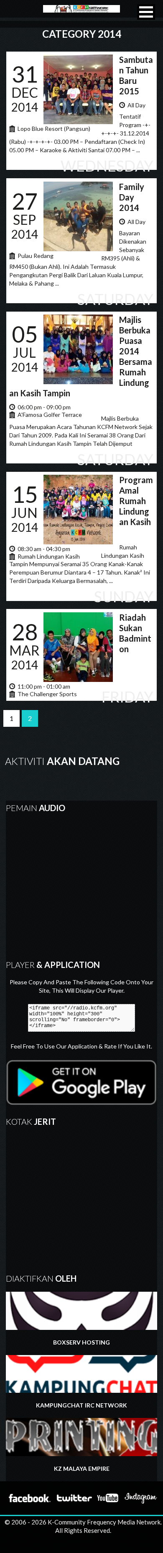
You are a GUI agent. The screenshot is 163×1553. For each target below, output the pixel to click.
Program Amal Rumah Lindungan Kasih (136, 501)
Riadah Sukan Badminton (135, 633)
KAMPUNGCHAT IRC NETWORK (81, 1405)
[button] (146, 12)
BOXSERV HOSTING (81, 1342)
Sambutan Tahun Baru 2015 (136, 75)
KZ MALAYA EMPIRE (82, 1468)
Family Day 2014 (131, 197)
